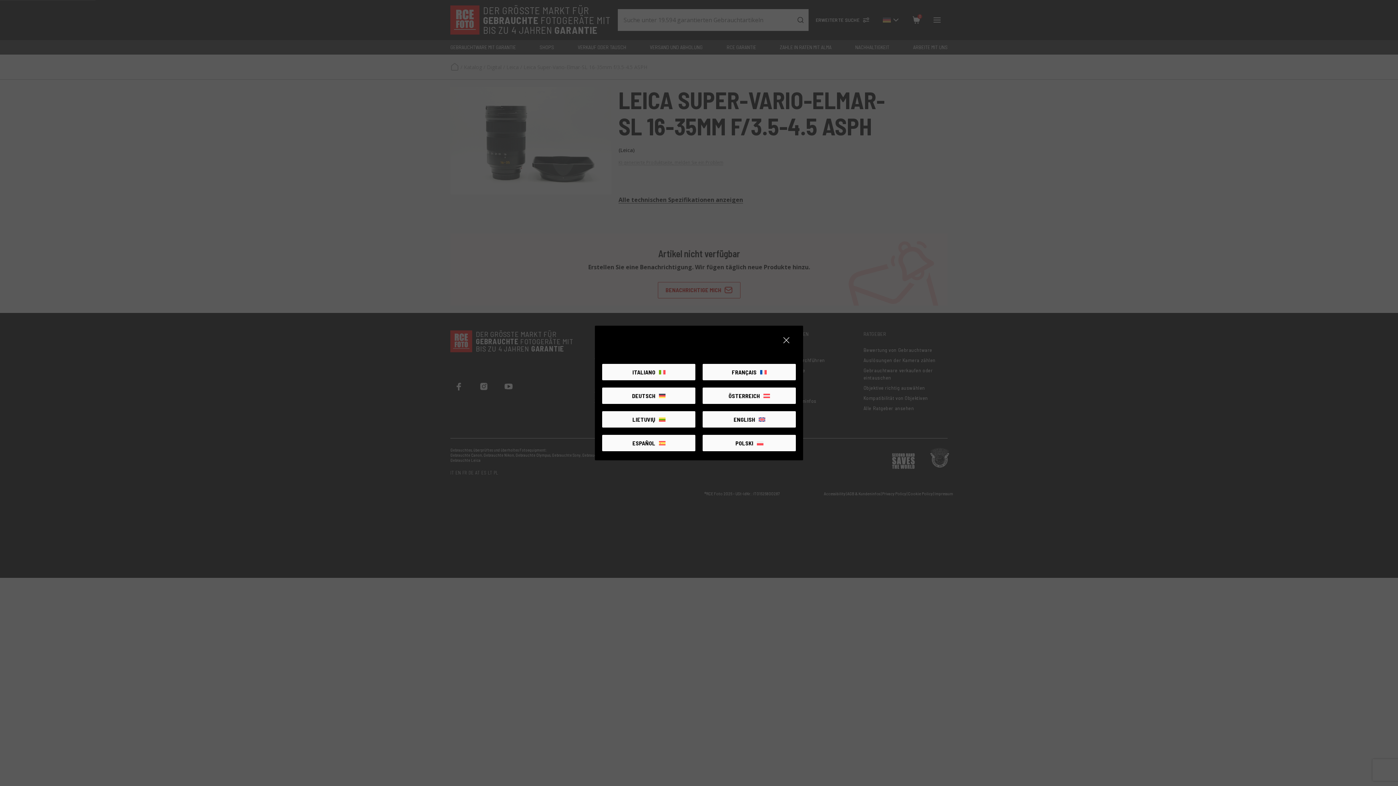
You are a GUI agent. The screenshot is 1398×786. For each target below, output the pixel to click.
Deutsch (643, 395)
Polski (744, 443)
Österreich (744, 395)
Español (643, 443)
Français (744, 372)
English (744, 419)
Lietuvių (643, 419)
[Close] (786, 340)
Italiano (643, 372)
